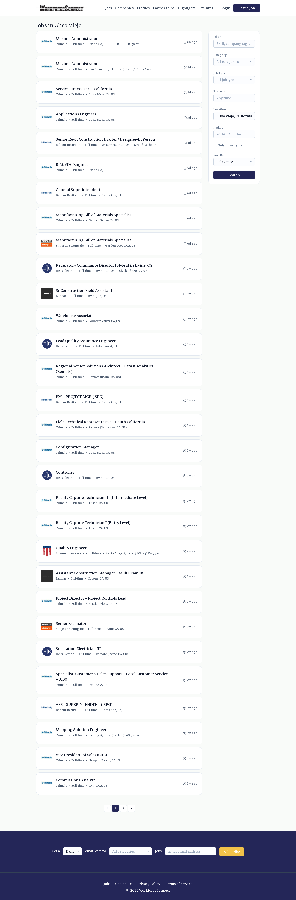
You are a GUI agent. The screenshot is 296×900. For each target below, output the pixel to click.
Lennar (61, 296)
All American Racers (70, 553)
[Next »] (131, 808)
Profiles (143, 8)
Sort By (218, 155)
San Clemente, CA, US (103, 69)
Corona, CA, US (98, 578)
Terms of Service (179, 884)
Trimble (61, 44)
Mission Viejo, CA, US (103, 604)
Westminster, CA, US (116, 145)
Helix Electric (65, 271)
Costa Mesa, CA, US (102, 94)
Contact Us (124, 884)
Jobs (108, 8)
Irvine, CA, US (98, 44)
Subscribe (232, 852)
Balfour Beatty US (68, 145)
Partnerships (164, 8)
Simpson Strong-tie (70, 245)
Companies (124, 8)
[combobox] (234, 62)
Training (206, 8)
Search (234, 175)
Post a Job (246, 8)
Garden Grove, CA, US (104, 220)
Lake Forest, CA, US (109, 346)
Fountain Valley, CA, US (104, 321)
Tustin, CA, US (98, 503)
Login (225, 8)
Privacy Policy (148, 884)
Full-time (77, 44)
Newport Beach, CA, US (104, 760)
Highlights (187, 8)
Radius (218, 127)
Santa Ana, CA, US (114, 195)
